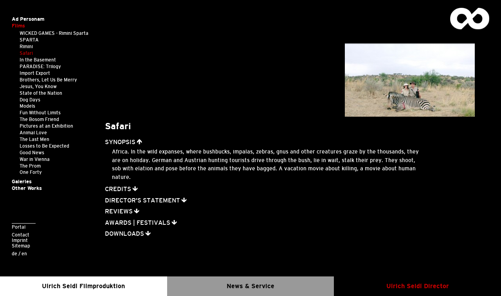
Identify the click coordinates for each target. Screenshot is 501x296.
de (14, 253)
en (24, 253)
